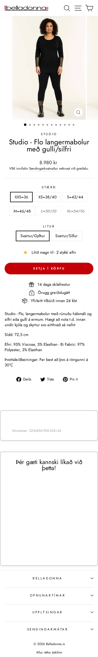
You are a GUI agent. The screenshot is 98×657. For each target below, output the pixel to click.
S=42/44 (75, 197)
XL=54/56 (76, 211)
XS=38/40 (47, 197)
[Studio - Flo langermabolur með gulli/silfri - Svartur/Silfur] (32, 544)
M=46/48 (22, 211)
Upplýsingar (47, 612)
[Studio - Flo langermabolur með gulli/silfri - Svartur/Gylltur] (26, 544)
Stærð (49, 187)
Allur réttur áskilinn (49, 652)
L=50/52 (49, 211)
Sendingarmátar (47, 629)
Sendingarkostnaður (43, 168)
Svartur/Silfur (66, 236)
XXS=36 (21, 197)
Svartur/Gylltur (32, 236)
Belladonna (47, 578)
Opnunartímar (47, 595)
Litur (49, 226)
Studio (49, 134)
